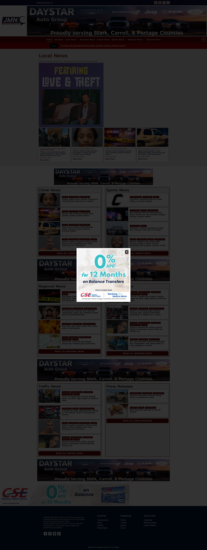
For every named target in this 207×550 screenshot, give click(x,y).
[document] (103, 275)
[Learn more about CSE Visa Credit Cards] (103, 275)
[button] (126, 251)
